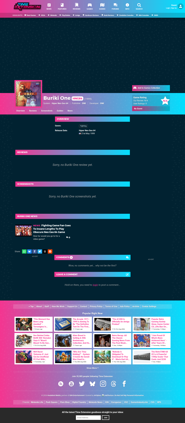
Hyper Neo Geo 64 (60, 103)
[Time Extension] (27, 6)
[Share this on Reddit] (50, 251)
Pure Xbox (65, 402)
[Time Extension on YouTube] (71, 384)
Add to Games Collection (148, 88)
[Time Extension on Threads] (113, 384)
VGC (126, 402)
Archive (135, 306)
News (70, 111)
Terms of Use (111, 306)
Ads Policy (125, 306)
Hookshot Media (54, 395)
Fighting (83, 126)
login (95, 284)
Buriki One (62, 98)
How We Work (58, 306)
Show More (92, 368)
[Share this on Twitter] (40, 251)
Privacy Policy (96, 306)
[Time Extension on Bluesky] (92, 384)
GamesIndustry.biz (139, 402)
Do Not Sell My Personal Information (129, 395)
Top (32, 306)
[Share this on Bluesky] (29, 251)
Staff (47, 306)
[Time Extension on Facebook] (124, 384)
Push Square (52, 402)
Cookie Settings (149, 306)
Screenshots (46, 111)
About (39, 306)
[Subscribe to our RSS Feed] (60, 384)
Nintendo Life (37, 402)
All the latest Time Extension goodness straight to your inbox (92, 412)
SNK (84, 103)
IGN (107, 402)
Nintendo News (95, 402)
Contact (83, 306)
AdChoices (109, 395)
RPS (159, 402)
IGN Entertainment (77, 395)
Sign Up (174, 8)
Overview (20, 111)
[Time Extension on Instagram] (103, 384)
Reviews (33, 111)
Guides (60, 111)
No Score (138, 108)
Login (168, 8)
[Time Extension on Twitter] (82, 384)
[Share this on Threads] (45, 251)
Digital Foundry (79, 402)
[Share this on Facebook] (34, 251)
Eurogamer (116, 402)
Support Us (72, 306)
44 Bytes (97, 395)
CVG (153, 402)
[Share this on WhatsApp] (24, 251)
